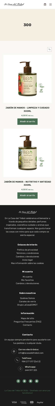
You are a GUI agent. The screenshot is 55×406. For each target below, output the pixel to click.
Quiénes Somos (27, 298)
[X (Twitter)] (24, 381)
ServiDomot (27, 393)
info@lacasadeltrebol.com (30, 353)
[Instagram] (30, 381)
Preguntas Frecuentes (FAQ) (27, 321)
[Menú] (50, 4)
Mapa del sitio (27, 318)
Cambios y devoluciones (27, 256)
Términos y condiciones (27, 253)
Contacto (27, 325)
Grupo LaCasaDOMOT (27, 305)
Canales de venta (27, 301)
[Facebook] (18, 381)
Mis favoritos (27, 280)
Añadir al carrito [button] (27, 121)
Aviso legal (27, 260)
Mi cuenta (27, 277)
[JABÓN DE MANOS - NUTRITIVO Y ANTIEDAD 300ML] (27, 153)
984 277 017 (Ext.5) (31, 361)
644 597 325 (31, 370)
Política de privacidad (27, 250)
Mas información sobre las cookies (27, 263)
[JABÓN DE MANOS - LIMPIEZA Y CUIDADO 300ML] (27, 79)
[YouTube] (37, 381)
